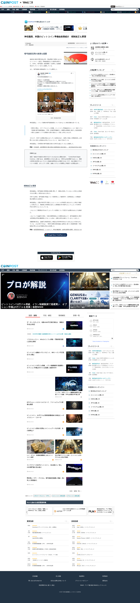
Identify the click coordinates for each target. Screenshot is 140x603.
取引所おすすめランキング (100, 150)
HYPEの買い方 (97, 173)
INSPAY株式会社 (98, 109)
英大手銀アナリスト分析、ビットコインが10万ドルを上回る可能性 (68, 456)
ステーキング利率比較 (28, 6)
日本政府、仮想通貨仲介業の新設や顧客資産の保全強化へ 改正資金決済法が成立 (58, 147)
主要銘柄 (24, 9)
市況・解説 (15, 9)
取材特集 (32, 9)
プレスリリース (42, 9)
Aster (95, 117)
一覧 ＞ (137, 273)
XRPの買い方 (97, 169)
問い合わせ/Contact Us (35, 580)
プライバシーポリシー (81, 580)
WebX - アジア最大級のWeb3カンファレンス (93, 585)
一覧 (112, 70)
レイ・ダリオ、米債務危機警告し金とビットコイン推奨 (40, 456)
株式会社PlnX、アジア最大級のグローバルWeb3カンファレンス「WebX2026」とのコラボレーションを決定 (108, 510)
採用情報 (62, 9)
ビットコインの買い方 (101, 52)
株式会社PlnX (97, 122)
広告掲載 (35, 576)
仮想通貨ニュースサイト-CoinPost (73, 592)
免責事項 (81, 576)
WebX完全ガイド (120, 6)
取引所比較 (53, 9)
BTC (40, 61)
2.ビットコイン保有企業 (58, 495)
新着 (8, 9)
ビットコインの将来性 (7, 6)
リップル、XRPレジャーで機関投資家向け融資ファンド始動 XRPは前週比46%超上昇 (68, 393)
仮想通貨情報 (71, 43)
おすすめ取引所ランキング (102, 59)
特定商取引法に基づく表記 (46, 585)
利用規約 (105, 576)
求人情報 (58, 576)
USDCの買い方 (97, 157)
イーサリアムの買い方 (99, 165)
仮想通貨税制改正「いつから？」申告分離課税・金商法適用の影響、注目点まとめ (58, 229)
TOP (2, 9)
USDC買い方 (18, 6)
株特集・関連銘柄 (40, 6)
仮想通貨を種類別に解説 (102, 47)
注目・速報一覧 (75, 491)
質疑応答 (31, 45)
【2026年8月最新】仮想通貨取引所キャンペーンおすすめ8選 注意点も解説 (51, 334)
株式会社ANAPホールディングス (103, 137)
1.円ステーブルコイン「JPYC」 (42, 495)
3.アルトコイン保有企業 (73, 495)
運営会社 (105, 580)
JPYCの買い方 (97, 161)
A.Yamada (28, 43)
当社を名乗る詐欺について (58, 580)
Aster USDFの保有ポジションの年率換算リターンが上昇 (74, 509)
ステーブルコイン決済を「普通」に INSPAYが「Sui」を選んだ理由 (105, 111)
